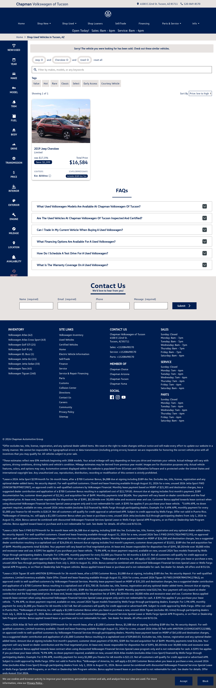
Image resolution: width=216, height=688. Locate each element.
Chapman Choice (119, 369)
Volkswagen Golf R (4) (20, 349)
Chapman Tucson (119, 378)
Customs (64, 383)
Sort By (184, 93)
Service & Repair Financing (73, 373)
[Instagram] (117, 397)
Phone (99, 299)
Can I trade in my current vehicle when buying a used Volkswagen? (80, 229)
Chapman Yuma (118, 383)
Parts (62, 378)
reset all (98, 59)
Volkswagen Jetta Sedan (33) (24, 363)
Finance (63, 363)
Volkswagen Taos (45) (20, 368)
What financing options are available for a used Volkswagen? (76, 241)
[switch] (36, 83)
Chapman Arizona (119, 374)
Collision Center (67, 387)
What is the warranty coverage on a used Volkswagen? (72, 265)
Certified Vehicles (68, 344)
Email (67, 299)
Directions (64, 392)
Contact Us (65, 397)
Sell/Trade (120, 23)
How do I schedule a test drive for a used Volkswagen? (72, 253)
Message (145, 299)
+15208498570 (125, 347)
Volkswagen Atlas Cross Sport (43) (27, 339)
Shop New (42, 23)
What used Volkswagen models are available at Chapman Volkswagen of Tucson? (88, 206)
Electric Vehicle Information (74, 354)
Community (65, 407)
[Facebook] (111, 397)
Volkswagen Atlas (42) (20, 334)
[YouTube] (123, 397)
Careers (63, 402)
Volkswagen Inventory (71, 334)
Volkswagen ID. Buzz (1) (21, 354)
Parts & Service (170, 23)
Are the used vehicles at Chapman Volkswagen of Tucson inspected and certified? (89, 218)
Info (194, 23)
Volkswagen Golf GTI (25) (21, 344)
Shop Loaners (95, 23)
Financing (144, 23)
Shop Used (68, 23)
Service (63, 368)
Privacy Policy (66, 411)
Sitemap (63, 416)
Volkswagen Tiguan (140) (22, 373)
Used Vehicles (66, 339)
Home (21, 23)
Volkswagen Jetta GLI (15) (22, 359)
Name (28, 299)
